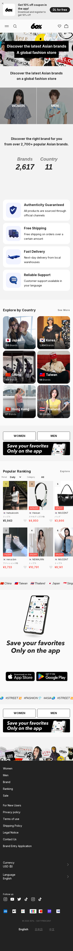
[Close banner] (3, 3)
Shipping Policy (12, 825)
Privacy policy (11, 812)
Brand (6, 782)
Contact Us (9, 839)
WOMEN (19, 436)
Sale (5, 795)
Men (5, 775)
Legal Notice (11, 832)
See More (64, 310)
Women (7, 768)
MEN (54, 436)
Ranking (8, 788)
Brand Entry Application (17, 846)
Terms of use (11, 818)
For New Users (12, 805)
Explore (65, 471)
